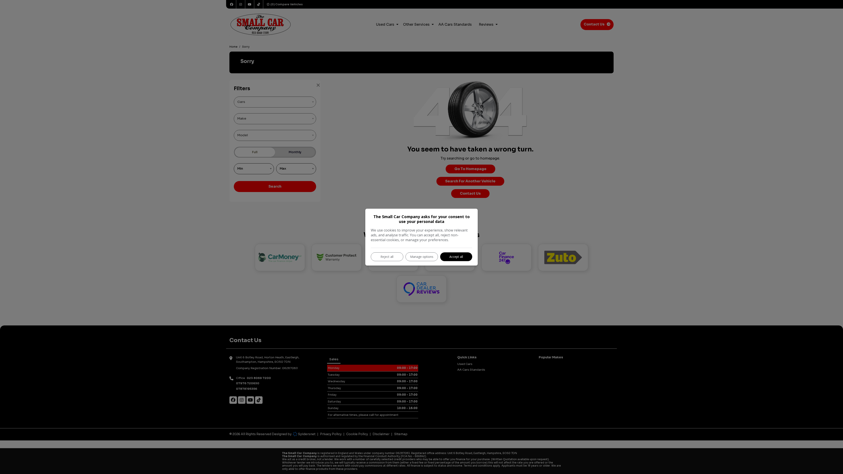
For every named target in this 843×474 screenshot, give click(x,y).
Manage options (421, 257)
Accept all (456, 257)
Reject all (386, 257)
